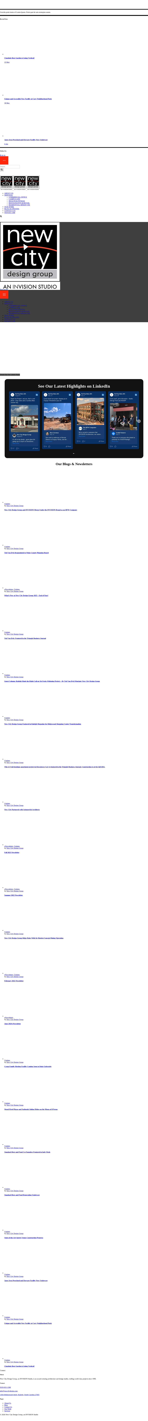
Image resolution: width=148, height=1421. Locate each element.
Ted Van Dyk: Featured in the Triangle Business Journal (25, 638)
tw (3, 155)
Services (7, 1411)
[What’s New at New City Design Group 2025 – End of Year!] (38, 588)
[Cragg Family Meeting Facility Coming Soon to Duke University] (30, 1059)
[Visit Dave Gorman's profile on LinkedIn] (48, 433)
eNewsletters (8, 589)
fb (0, 155)
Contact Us (8, 1407)
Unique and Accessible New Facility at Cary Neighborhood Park (28, 99)
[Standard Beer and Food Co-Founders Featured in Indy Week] (30, 1144)
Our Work (7, 1409)
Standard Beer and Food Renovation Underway (22, 1195)
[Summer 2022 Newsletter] (47, 887)
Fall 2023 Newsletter (11, 852)
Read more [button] (16, 443)
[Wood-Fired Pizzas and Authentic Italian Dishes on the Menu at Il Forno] (30, 1102)
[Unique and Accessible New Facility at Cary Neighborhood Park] (30, 95)
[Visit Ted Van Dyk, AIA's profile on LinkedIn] (13, 394)
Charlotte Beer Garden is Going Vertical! (19, 58)
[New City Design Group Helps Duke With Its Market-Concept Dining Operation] (30, 930)
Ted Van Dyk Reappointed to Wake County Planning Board (26, 553)
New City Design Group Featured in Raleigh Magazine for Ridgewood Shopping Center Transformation (42, 724)
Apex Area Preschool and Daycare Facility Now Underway (26, 140)
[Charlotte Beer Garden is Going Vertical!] (30, 54)
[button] (9, 421)
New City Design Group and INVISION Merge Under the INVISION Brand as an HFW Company (40, 510)
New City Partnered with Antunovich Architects (22, 810)
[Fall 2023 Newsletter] (38, 845)
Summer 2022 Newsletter (13, 895)
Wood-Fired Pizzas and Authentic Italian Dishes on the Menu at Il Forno (31, 1109)
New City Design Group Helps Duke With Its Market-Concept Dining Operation (33, 938)
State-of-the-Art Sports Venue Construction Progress (23, 1238)
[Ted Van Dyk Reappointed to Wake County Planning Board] (22, 545)
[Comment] (49, 446)
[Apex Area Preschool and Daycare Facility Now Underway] (30, 136)
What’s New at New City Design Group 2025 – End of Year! (26, 595)
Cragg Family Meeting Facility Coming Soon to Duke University (27, 1066)
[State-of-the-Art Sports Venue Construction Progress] (30, 1230)
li (7, 1419)
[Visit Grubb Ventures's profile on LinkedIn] (114, 433)
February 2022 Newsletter (14, 981)
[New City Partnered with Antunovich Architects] (30, 802)
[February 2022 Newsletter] (30, 973)
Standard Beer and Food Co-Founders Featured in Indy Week (27, 1152)
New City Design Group (15, 506)
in (4, 155)
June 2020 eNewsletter (12, 1024)
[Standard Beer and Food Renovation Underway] (30, 1187)
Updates (7, 504)
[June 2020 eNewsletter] (30, 1016)
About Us (7, 1403)
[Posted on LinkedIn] (37, 394)
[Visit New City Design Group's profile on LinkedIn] (15, 435)
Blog (6, 1405)
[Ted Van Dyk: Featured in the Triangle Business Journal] (27, 631)
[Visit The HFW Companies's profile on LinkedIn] (81, 428)
